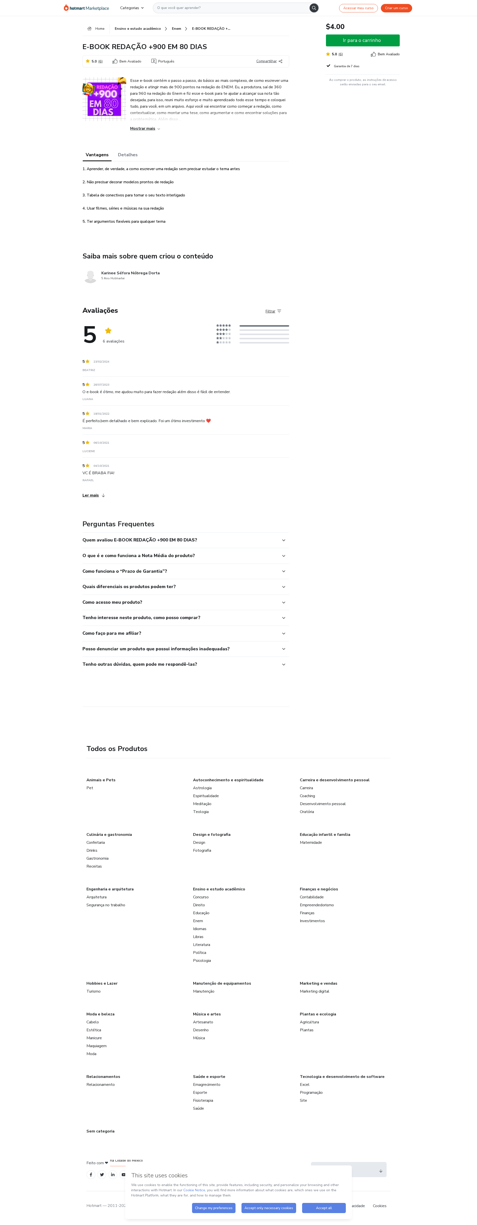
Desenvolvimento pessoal (323, 804)
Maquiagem (96, 1046)
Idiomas (199, 929)
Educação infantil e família (325, 834)
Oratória (307, 812)
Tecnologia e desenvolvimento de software (342, 1076)
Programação (311, 1092)
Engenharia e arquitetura (110, 889)
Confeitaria (95, 842)
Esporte (200, 1092)
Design (199, 842)
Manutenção (203, 991)
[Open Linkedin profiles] (113, 1174)
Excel (305, 1084)
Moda (91, 1054)
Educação (201, 913)
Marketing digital (314, 991)
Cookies (380, 1206)
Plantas (307, 1030)
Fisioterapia (203, 1100)
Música (199, 1038)
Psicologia (202, 960)
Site (303, 1100)
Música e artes (207, 1014)
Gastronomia (97, 858)
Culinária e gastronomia (109, 834)
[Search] (314, 7)
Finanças (307, 913)
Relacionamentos (103, 1076)
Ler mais (90, 495)
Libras (198, 937)
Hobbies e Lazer (102, 983)
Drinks (91, 850)
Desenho (201, 1030)
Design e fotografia (212, 834)
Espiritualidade (206, 796)
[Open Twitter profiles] (102, 1174)
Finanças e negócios (319, 889)
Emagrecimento (206, 1084)
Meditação (202, 804)
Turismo (93, 991)
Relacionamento (100, 1084)
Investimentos (312, 921)
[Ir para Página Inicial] (88, 8)
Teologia (201, 812)
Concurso (201, 897)
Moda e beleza (100, 1014)
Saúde (198, 1108)
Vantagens (97, 155)
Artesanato (203, 1022)
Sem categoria (100, 1131)
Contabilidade (312, 897)
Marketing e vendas (318, 983)
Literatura (201, 944)
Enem (198, 921)
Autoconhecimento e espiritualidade (228, 780)
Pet (89, 788)
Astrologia (202, 788)
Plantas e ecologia (318, 1014)
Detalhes (128, 155)
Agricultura (309, 1022)
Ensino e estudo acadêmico (219, 889)
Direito (199, 905)
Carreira (306, 788)
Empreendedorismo (317, 905)
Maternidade (311, 842)
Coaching (307, 796)
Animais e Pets (101, 780)
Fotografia (202, 850)
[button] (180, 540)
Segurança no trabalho (105, 905)
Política (199, 952)
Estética (93, 1030)
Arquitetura (96, 897)
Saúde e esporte (209, 1076)
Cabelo (92, 1022)
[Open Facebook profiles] (90, 1174)
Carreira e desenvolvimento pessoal (335, 780)
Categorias (129, 8)
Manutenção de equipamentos (222, 983)
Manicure (94, 1038)
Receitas (94, 866)
